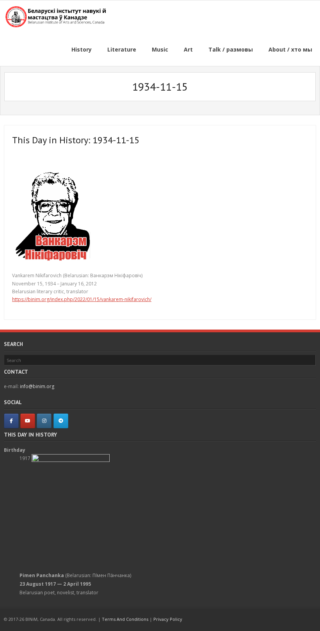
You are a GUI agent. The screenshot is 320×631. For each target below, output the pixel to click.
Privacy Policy (167, 619)
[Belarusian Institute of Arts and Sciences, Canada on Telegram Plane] (60, 421)
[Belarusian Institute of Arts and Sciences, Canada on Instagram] (44, 421)
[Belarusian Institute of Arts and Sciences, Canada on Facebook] (11, 421)
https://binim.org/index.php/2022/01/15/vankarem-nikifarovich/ (81, 299)
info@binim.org (37, 386)
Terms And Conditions (125, 619)
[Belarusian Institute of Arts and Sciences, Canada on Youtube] (27, 421)
